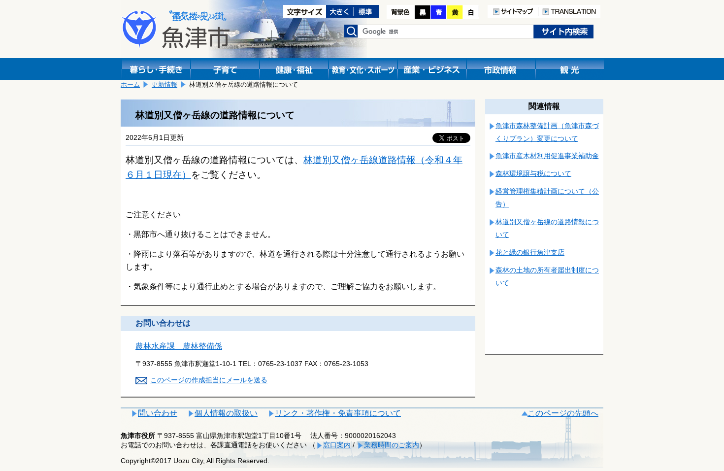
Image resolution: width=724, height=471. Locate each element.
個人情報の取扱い (226, 413)
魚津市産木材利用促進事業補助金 (547, 156)
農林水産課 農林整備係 (178, 346)
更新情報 (164, 84)
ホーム (130, 84)
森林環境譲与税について (533, 173)
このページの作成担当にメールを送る (208, 380)
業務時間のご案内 (391, 445)
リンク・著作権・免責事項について (338, 413)
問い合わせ (157, 413)
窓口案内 (337, 445)
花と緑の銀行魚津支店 (529, 252)
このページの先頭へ (562, 413)
